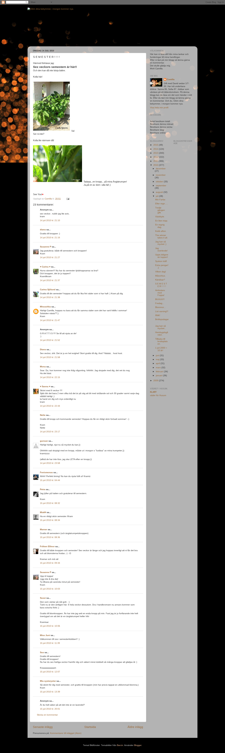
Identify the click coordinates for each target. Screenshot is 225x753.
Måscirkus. (160, 276)
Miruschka (45, 307)
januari (159, 375)
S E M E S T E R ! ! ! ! (161, 285)
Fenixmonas (46, 472)
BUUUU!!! (160, 299)
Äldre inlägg (135, 727)
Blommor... (160, 307)
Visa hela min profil (159, 107)
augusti (159, 192)
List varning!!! (161, 311)
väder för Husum (158, 395)
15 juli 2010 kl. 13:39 (50, 692)
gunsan (44, 441)
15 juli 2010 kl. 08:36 (50, 537)
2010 (156, 165)
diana (43, 229)
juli (157, 196)
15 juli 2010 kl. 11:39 (50, 643)
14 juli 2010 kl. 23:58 (50, 463)
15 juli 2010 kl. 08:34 (50, 520)
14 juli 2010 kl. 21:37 (50, 280)
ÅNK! (157, 315)
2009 (156, 380)
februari (160, 371)
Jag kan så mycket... (160, 327)
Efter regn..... (161, 203)
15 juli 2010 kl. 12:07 (50, 672)
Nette (42, 415)
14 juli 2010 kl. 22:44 (50, 406)
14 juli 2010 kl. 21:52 (50, 340)
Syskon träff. (161, 261)
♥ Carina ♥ (45, 267)
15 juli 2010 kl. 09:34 (50, 563)
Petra (42, 489)
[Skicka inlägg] (68, 199)
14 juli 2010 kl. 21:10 (50, 220)
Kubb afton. (160, 231)
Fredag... (159, 303)
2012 (156, 157)
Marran (43, 529)
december (161, 168)
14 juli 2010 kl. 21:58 (50, 357)
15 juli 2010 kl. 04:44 (50, 480)
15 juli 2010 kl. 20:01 (50, 709)
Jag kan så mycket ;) (160, 243)
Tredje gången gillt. (160, 210)
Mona (43, 366)
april (158, 363)
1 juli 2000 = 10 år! (161, 349)
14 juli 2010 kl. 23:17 (50, 431)
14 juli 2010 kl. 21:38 (50, 297)
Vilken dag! (160, 272)
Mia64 (43, 512)
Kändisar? (160, 280)
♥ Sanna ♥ (45, 386)
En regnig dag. (160, 226)
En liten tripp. (161, 221)
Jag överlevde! (161, 249)
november (161, 175)
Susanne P (45, 247)
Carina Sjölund (47, 289)
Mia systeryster (48, 681)
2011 (156, 161)
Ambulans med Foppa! (160, 292)
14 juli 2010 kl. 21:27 (50, 257)
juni (158, 355)
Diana (43, 349)
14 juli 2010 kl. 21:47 (50, 320)
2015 (156, 145)
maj (158, 359)
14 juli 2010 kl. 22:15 (50, 377)
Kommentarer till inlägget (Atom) (65, 733)
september (161, 185)
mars (158, 367)
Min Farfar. (160, 199)
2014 (156, 149)
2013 (156, 153)
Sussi (43, 598)
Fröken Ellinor (47, 546)
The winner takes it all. (161, 236)
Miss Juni (45, 635)
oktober (160, 181)
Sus (42, 652)
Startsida (90, 727)
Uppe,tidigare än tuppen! (161, 256)
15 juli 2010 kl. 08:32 (50, 503)
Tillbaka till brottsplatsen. (161, 341)
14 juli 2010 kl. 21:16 (50, 237)
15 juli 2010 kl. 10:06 (50, 626)
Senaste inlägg (43, 727)
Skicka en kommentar (47, 715)
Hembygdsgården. (161, 333)
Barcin (120, 745)
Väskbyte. (160, 216)
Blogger (137, 745)
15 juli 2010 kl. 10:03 (50, 589)
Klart (153, 392)
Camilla (170, 79)
